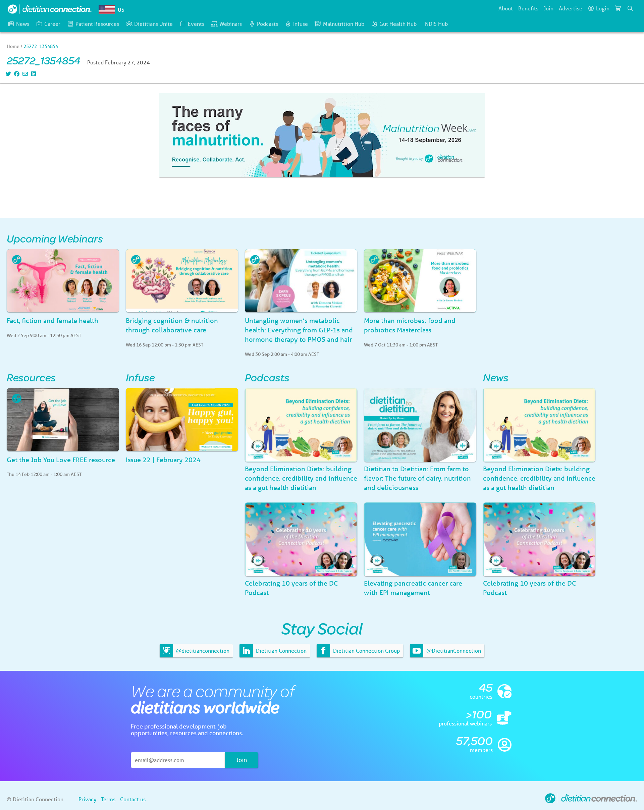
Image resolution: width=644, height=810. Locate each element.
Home (13, 46)
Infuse (300, 23)
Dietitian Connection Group (366, 650)
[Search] (630, 8)
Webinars (230, 23)
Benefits (528, 8)
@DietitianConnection (453, 650)
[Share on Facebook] (16, 73)
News (22, 23)
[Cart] (618, 8)
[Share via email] (24, 73)
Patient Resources (97, 23)
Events (196, 23)
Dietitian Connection (281, 650)
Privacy (87, 799)
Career (52, 23)
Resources (31, 377)
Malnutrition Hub (343, 23)
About (505, 8)
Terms (108, 799)
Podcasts (267, 23)
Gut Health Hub (398, 23)
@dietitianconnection (202, 650)
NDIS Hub (436, 23)
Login (602, 8)
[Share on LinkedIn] (33, 73)
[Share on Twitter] (7, 73)
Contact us (133, 799)
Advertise (570, 8)
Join (548, 8)
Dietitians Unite (153, 23)
